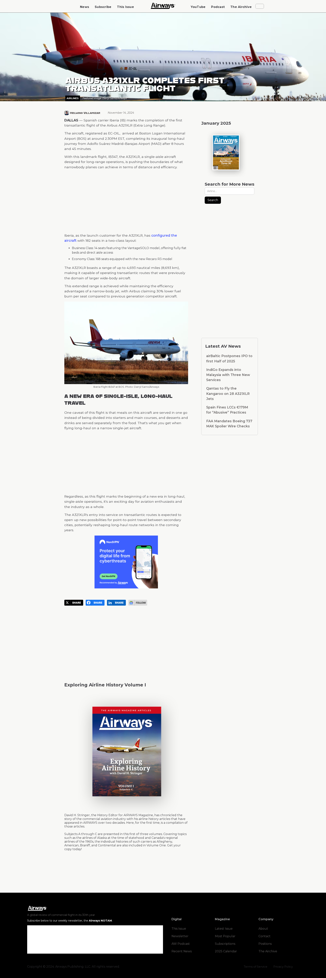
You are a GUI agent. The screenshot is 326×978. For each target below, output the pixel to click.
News (84, 7)
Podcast (218, 7)
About (263, 928)
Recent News (181, 951)
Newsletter (179, 936)
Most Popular (225, 936)
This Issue (125, 7)
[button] (259, 6)
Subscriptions (225, 944)
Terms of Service (255, 966)
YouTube (198, 7)
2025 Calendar (226, 951)
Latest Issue (224, 928)
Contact (264, 936)
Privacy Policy (283, 966)
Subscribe (103, 7)
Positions (265, 944)
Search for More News (229, 184)
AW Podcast (180, 944)
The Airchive (241, 7)
